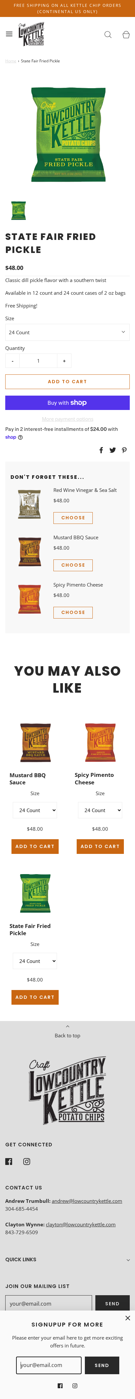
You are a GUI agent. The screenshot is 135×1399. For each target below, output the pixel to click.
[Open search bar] (108, 34)
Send (112, 1303)
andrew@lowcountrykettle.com (87, 1201)
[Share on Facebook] (100, 450)
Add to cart (67, 381)
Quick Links (20, 1259)
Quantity (15, 348)
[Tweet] (112, 450)
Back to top (67, 1035)
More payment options (67, 419)
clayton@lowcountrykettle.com (81, 1224)
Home (10, 61)
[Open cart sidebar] (126, 34)
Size (9, 318)
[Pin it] (123, 450)
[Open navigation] (9, 34)
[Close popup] (128, 1318)
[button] (18, 211)
